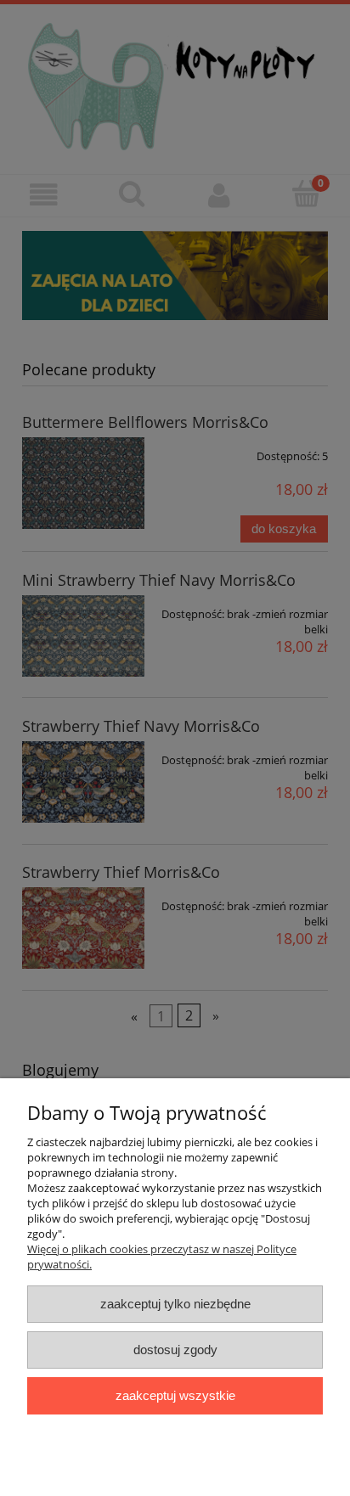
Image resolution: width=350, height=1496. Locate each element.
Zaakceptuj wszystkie (175, 1395)
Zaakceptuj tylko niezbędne (175, 1303)
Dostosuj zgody (175, 1349)
